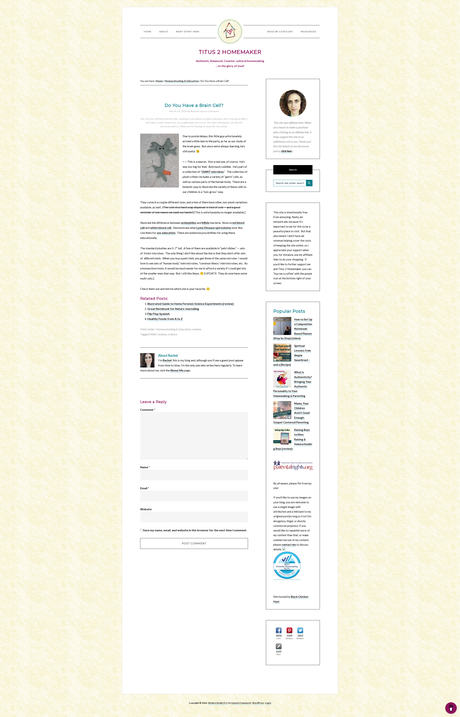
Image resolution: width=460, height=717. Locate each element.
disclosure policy (169, 126)
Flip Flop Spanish (158, 313)
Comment (147, 409)
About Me (176, 370)
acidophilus (188, 222)
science (172, 334)
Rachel (167, 360)
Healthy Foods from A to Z (165, 318)
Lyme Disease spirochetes (213, 227)
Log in (268, 703)
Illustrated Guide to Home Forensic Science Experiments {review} (190, 303)
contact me (289, 544)
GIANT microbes (213, 171)
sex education (166, 232)
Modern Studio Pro (217, 703)
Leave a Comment (209, 111)
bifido (206, 222)
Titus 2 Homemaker (230, 31)
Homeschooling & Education (173, 329)
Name (145, 467)
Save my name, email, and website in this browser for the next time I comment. (195, 530)
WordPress (258, 703)
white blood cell (160, 227)
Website (146, 509)
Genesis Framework (241, 703)
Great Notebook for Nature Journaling (173, 308)
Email (144, 488)
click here (286, 151)
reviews (196, 329)
